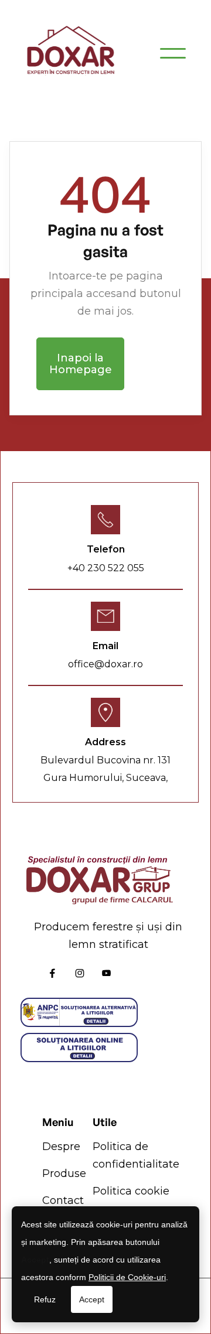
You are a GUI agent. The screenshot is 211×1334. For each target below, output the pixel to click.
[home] (70, 53)
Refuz (45, 1299)
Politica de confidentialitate (136, 1155)
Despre (61, 1146)
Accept (91, 1299)
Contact (63, 1200)
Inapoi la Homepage (80, 364)
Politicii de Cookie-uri (127, 1277)
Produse (64, 1173)
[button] (173, 53)
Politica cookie (131, 1191)
